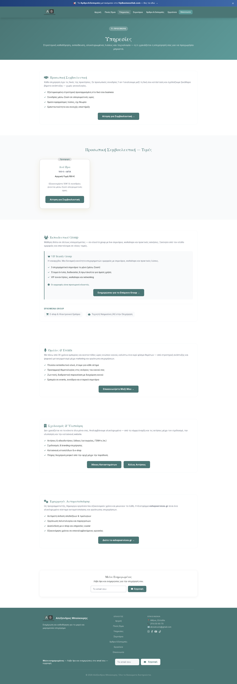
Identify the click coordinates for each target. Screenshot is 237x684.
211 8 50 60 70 (156, 623)
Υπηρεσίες (124, 12)
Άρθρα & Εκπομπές (155, 12)
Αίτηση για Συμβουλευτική (65, 199)
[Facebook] (152, 632)
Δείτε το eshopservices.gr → (119, 540)
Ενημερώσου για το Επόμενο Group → (119, 292)
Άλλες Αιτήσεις (137, 464)
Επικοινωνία (185, 12)
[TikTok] (160, 632)
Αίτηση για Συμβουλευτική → (118, 116)
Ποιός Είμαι (110, 12)
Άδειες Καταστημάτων (104, 464)
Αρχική (97, 12)
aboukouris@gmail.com (160, 627)
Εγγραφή (138, 589)
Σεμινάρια (138, 12)
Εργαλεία (172, 12)
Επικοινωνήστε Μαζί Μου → (118, 389)
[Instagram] (148, 632)
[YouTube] (155, 632)
